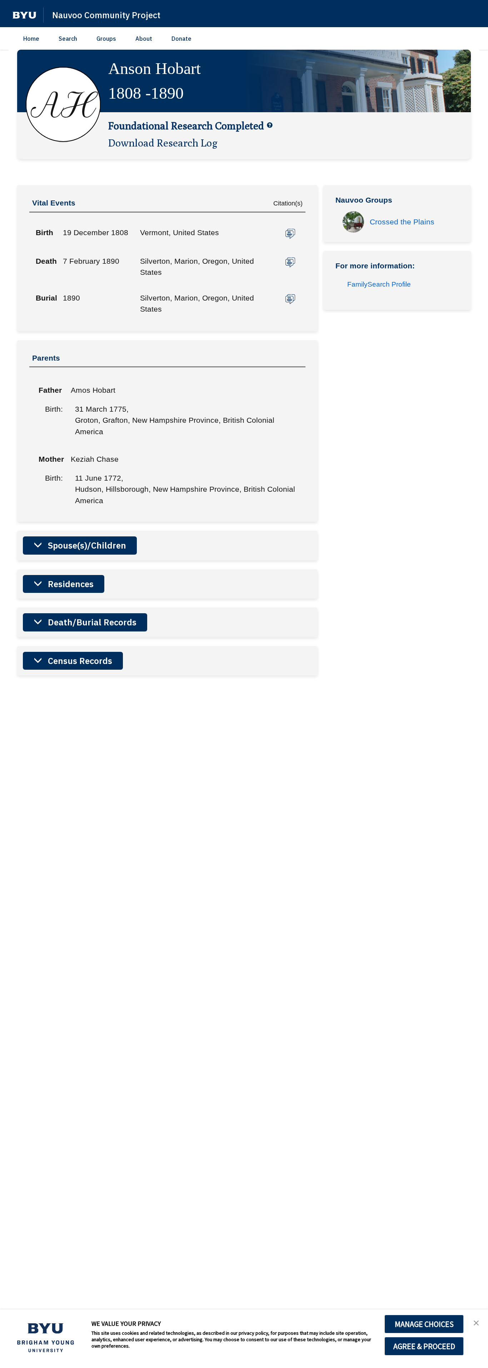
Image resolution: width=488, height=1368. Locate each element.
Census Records (80, 660)
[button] (24, 15)
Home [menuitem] (31, 38)
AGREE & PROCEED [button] (424, 1346)
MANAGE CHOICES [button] (424, 1324)
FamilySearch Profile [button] (379, 284)
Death (46, 261)
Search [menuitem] (68, 38)
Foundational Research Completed (186, 125)
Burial (46, 298)
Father (49, 390)
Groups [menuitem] (106, 38)
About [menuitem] (143, 38)
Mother (49, 459)
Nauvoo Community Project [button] (106, 15)
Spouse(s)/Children (87, 545)
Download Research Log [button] (163, 143)
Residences (71, 584)
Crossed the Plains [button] (402, 222)
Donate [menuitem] (181, 38)
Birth (44, 232)
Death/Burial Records (92, 622)
